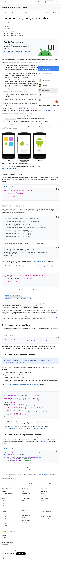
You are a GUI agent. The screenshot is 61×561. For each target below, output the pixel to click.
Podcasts (4, 505)
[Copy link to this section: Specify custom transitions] (26, 206)
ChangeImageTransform (40, 261)
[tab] (5, 186)
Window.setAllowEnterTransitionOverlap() (45, 317)
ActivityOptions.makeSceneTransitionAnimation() (24, 384)
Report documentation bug (47, 514)
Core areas (13, 7)
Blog (3, 503)
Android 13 (4, 521)
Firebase (4, 540)
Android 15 (4, 516)
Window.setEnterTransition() (13, 293)
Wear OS (43, 493)
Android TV (44, 500)
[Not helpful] (58, 13)
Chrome (4, 537)
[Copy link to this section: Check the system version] (25, 174)
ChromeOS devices (46, 496)
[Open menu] (2, 2)
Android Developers (6, 12)
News (3, 500)
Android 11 (4, 525)
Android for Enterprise (7, 493)
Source (3, 498)
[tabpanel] (30, 194)
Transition (48, 110)
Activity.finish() (39, 428)
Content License (43, 474)
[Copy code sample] (58, 189)
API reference (24, 517)
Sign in (57, 1)
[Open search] (39, 2)
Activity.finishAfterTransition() (12, 428)
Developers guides (25, 515)
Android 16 (4, 514)
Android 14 (4, 518)
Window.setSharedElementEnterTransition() (18, 298)
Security (4, 496)
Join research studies (46, 518)
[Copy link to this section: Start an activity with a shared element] (36, 355)
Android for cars (45, 498)
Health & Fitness (25, 496)
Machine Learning (25, 493)
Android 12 (4, 523)
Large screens (44, 491)
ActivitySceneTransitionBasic (9, 168)
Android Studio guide (26, 513)
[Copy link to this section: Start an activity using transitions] (31, 325)
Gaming (23, 491)
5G (22, 503)
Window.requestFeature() (45, 266)
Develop (4, 7)
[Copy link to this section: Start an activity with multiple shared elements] (43, 435)
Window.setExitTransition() (13, 295)
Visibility (22, 108)
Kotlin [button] (5, 186)
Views (25, 7)
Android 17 (4, 511)
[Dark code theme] (56, 189)
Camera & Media (25, 498)
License (8, 550)
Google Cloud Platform (7, 542)
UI (20, 7)
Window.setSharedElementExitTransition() (17, 301)
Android (4, 491)
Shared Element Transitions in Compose (21, 360)
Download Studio (25, 520)
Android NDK (24, 522)
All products (5, 544)
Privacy (23, 500)
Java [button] (11, 186)
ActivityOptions (46, 441)
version (25, 179)
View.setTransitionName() (45, 422)
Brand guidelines (16, 550)
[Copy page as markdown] (8, 22)
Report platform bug (46, 511)
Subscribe (21, 553)
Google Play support (46, 516)
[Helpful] (56, 13)
